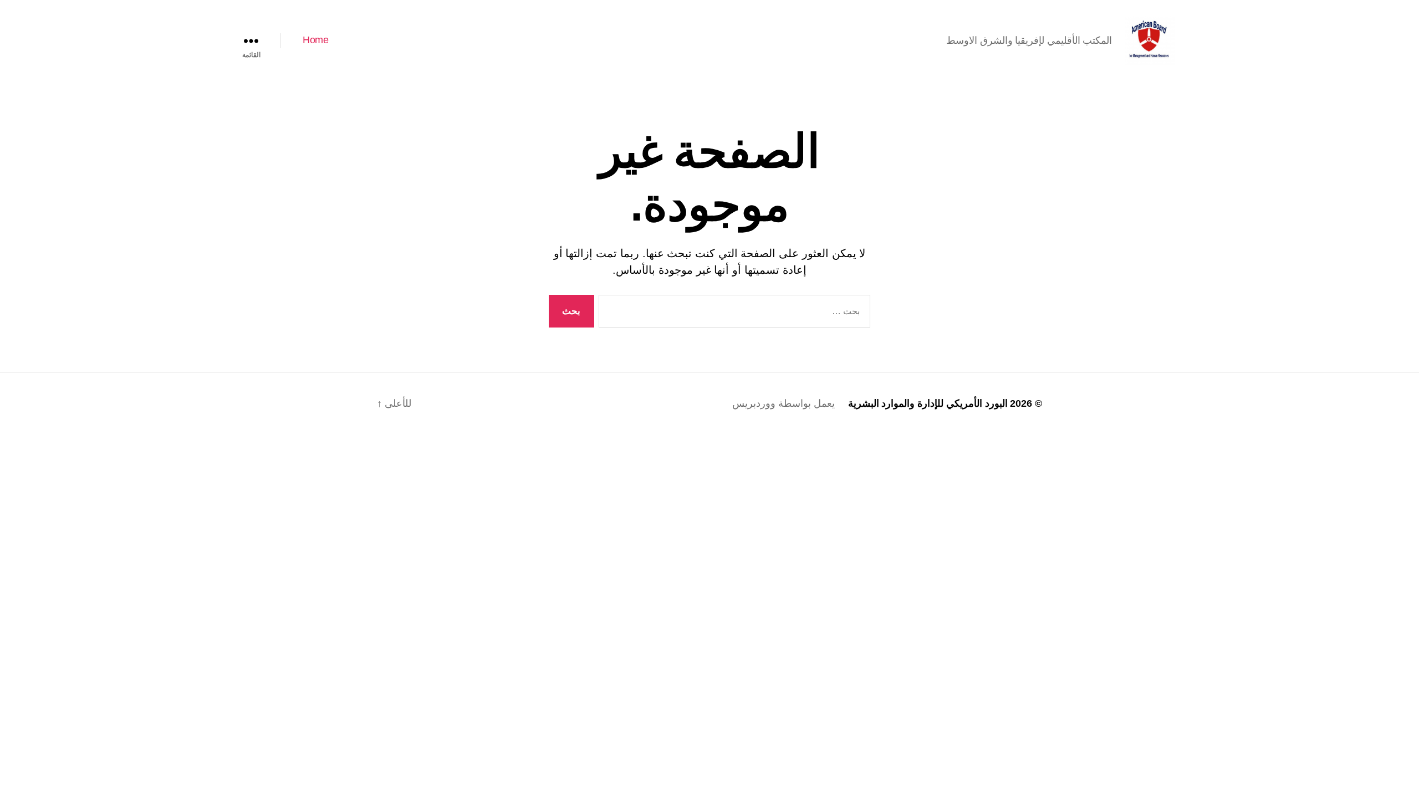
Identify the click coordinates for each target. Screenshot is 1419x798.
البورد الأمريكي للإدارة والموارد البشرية (928, 403)
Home (315, 39)
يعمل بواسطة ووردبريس (783, 403)
